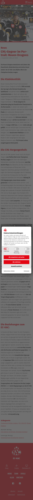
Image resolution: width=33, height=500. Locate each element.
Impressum (26, 271)
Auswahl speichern (16, 266)
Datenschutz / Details (9, 271)
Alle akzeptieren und (16, 257)
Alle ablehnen (17, 262)
